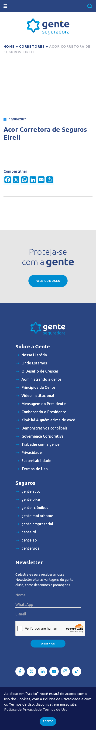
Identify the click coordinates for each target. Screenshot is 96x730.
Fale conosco (48, 280)
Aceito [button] (48, 721)
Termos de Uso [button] (55, 709)
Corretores (32, 46)
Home (9, 46)
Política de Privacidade (23, 709)
